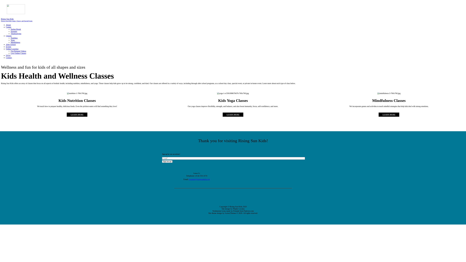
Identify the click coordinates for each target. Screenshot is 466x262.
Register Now (252, 4)
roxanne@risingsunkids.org (199, 179)
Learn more (77, 115)
